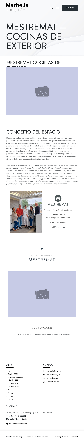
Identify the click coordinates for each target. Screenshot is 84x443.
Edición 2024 (14, 380)
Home (10, 371)
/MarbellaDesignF (52, 374)
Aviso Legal (58, 437)
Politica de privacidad (70, 437)
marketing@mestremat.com (58, 217)
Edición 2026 (13, 374)
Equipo (10, 396)
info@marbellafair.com (17, 424)
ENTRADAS (70, 8)
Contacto (11, 399)
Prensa (10, 393)
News (10, 389)
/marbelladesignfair (53, 371)
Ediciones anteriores (15, 377)
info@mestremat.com (63, 210)
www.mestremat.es (58, 222)
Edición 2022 (14, 386)
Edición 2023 (14, 383)
